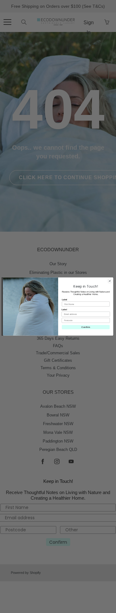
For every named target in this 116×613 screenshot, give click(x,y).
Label (64, 299)
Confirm (85, 327)
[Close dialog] (109, 281)
